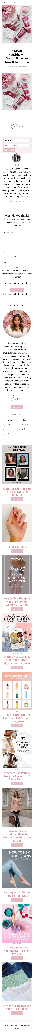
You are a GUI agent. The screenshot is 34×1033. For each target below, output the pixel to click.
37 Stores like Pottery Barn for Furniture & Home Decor (17, 776)
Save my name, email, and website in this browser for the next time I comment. (17, 273)
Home (17, 769)
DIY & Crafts (17, 889)
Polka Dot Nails (17, 546)
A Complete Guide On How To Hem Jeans (17, 894)
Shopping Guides (17, 827)
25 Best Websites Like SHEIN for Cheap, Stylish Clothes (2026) (17, 660)
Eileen (17, 164)
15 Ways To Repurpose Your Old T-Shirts (17, 1007)
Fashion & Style (17, 595)
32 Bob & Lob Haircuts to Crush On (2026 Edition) (17, 492)
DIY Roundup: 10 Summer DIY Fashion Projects (17, 951)
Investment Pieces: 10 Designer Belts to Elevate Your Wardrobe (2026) (17, 835)
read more (17, 407)
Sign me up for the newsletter (17, 283)
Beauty (17, 485)
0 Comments (23, 66)
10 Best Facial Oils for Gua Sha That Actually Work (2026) (17, 718)
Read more (17, 499)
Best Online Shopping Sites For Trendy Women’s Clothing (17, 602)
